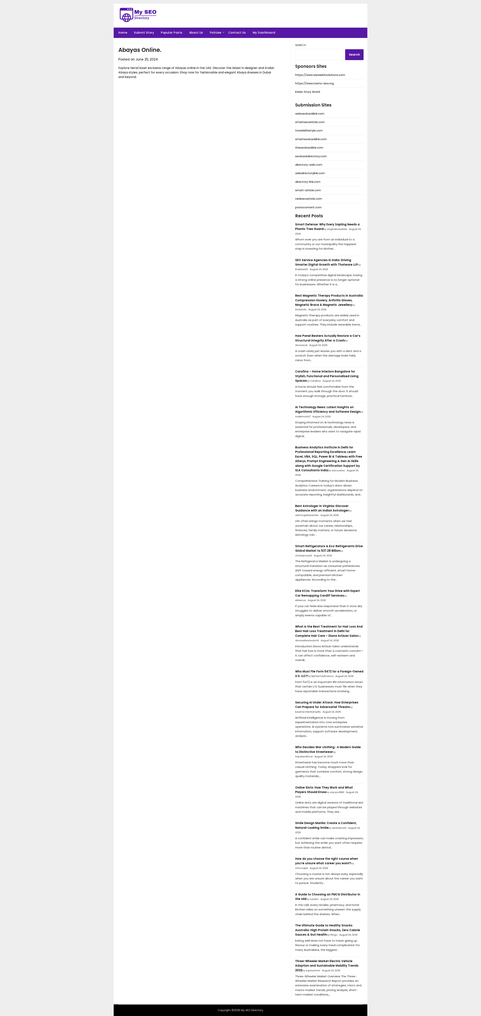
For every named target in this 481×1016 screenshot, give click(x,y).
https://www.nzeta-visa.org (314, 83)
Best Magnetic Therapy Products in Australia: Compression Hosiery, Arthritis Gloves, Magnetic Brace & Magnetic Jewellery (329, 300)
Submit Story (144, 33)
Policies (216, 33)
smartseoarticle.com (310, 122)
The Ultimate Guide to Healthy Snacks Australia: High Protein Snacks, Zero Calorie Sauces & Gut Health (327, 930)
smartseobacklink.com (311, 139)
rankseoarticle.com (308, 199)
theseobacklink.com (309, 148)
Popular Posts (171, 33)
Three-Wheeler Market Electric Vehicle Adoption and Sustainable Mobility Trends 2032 (326, 965)
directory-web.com (308, 165)
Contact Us (237, 33)
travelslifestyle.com (309, 130)
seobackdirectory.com (311, 156)
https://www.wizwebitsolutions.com (320, 75)
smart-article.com (308, 190)
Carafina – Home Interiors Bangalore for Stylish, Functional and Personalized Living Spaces (326, 376)
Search (300, 45)
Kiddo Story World (307, 92)
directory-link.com (307, 182)
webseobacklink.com (309, 114)
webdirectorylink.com (310, 173)
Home (122, 33)
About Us (196, 33)
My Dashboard (264, 33)
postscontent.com (308, 207)
